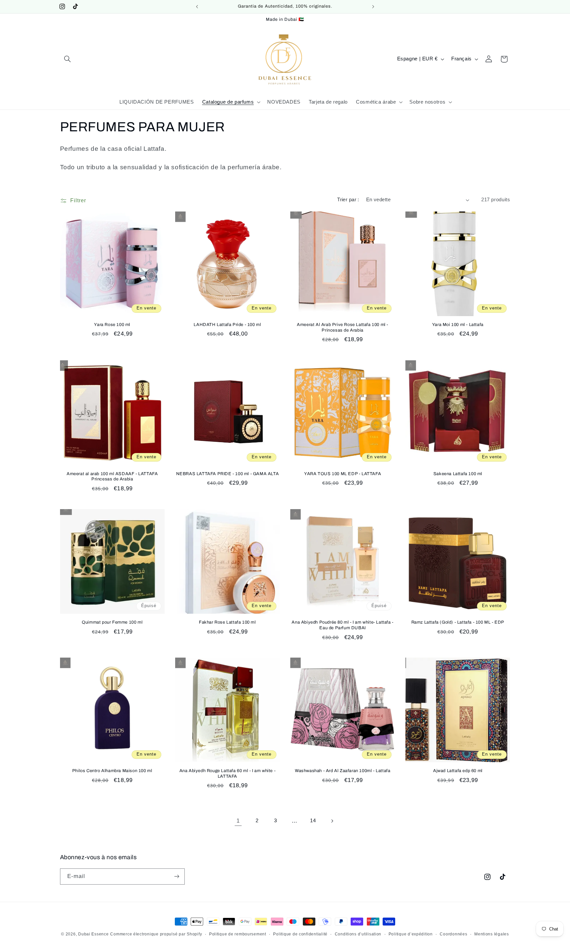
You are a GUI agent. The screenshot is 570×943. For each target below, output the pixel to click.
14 (313, 820)
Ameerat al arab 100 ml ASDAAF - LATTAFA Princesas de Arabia (112, 476)
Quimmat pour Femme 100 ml (112, 622)
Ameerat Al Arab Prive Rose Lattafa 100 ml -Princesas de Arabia (342, 327)
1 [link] (238, 821)
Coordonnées (453, 934)
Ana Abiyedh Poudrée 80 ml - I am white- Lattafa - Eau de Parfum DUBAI (342, 625)
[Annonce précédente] (197, 6)
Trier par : (348, 199)
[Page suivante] (331, 821)
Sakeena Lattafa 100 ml (457, 473)
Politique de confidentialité (300, 934)
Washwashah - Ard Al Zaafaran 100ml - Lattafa (342, 770)
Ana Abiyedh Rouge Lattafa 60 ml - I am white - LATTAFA (227, 773)
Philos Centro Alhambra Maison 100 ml (112, 770)
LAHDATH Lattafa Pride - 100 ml (227, 324)
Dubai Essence (93, 934)
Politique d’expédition (411, 934)
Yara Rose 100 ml (112, 324)
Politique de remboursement (237, 934)
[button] (67, 59)
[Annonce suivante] (373, 6)
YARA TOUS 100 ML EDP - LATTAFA (342, 473)
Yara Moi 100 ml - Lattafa (458, 324)
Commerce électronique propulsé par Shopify (156, 934)
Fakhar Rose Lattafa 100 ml (227, 622)
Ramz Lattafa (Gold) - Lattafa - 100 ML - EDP (457, 622)
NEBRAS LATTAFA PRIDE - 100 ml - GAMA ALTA (227, 473)
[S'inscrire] (176, 876)
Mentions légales (491, 934)
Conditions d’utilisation (358, 934)
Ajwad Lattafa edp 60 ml (458, 770)
